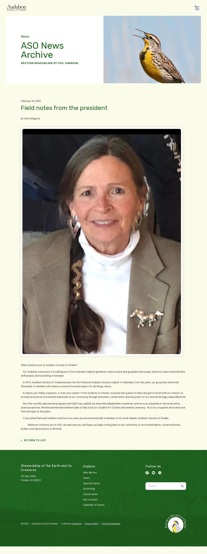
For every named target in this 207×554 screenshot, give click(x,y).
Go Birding (89, 488)
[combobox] (162, 486)
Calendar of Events (93, 504)
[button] (197, 8)
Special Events (91, 483)
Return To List (34, 440)
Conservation (90, 494)
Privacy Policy (91, 523)
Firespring (77, 523)
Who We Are (90, 472)
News (86, 478)
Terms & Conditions (111, 523)
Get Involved (90, 499)
